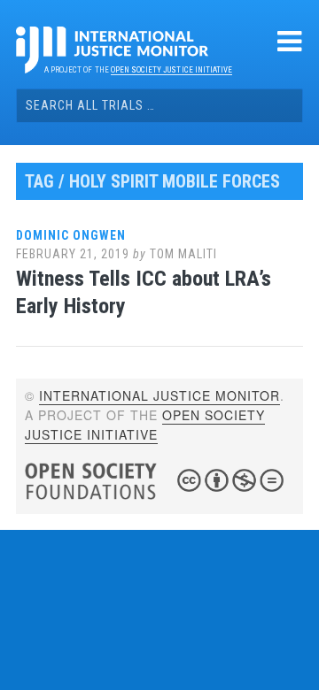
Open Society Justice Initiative (171, 69)
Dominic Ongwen (71, 235)
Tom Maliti (183, 254)
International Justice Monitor (159, 395)
